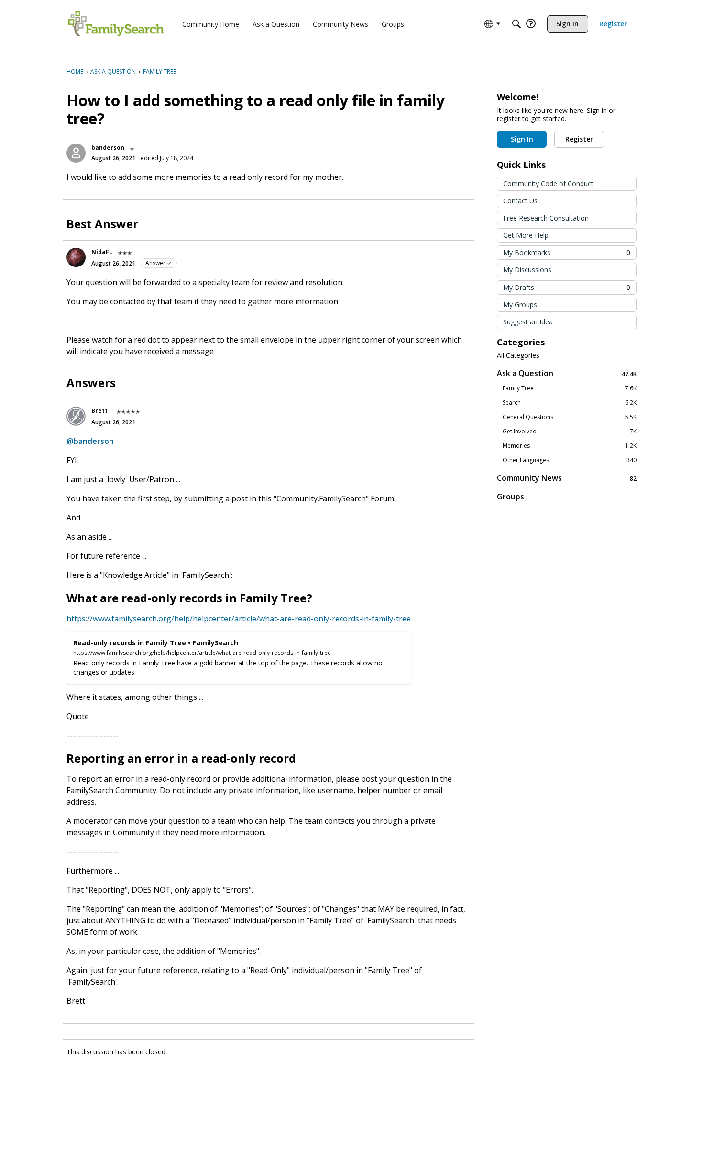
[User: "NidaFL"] (76, 257)
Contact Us (520, 200)
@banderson (90, 441)
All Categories (518, 355)
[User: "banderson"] (76, 153)
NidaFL (101, 252)
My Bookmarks (566, 252)
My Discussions (527, 269)
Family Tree (570, 388)
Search (570, 402)
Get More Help (526, 235)
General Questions (570, 417)
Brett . (101, 411)
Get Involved (570, 431)
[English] (116, 23)
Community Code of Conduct (548, 183)
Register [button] (579, 139)
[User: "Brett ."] (76, 416)
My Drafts (566, 287)
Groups (510, 496)
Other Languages (570, 460)
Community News (567, 478)
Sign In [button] (522, 139)
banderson (107, 148)
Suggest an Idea (528, 321)
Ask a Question (567, 373)
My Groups (520, 304)
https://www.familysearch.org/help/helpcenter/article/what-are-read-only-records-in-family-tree (238, 618)
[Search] (516, 24)
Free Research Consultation (546, 217)
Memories (570, 446)
